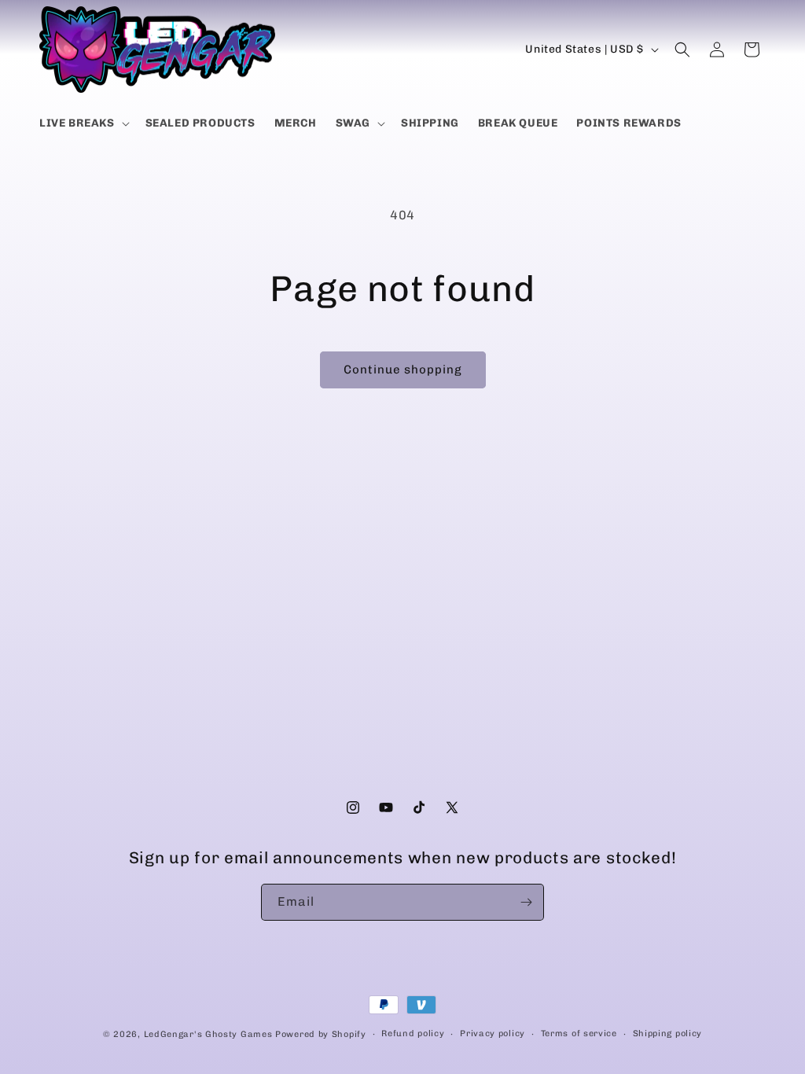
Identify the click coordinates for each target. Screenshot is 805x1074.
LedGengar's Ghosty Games (208, 1034)
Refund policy (412, 1033)
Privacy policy (492, 1033)
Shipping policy (668, 1033)
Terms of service (579, 1033)
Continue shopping (403, 369)
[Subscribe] (526, 902)
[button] (83, 123)
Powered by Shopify (320, 1034)
